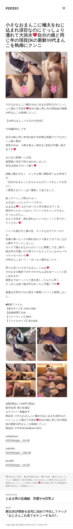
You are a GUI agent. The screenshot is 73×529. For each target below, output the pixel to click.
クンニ (9, 479)
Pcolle (47, 476)
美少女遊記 (27, 479)
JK (56, 476)
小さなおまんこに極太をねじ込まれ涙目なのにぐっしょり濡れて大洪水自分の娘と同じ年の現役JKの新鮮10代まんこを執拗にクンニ (36, 482)
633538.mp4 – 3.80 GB (18, 452)
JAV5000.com (32, 476)
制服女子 (17, 479)
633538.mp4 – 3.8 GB (18, 440)
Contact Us (42, 524)
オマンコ (62, 476)
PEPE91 (12, 8)
